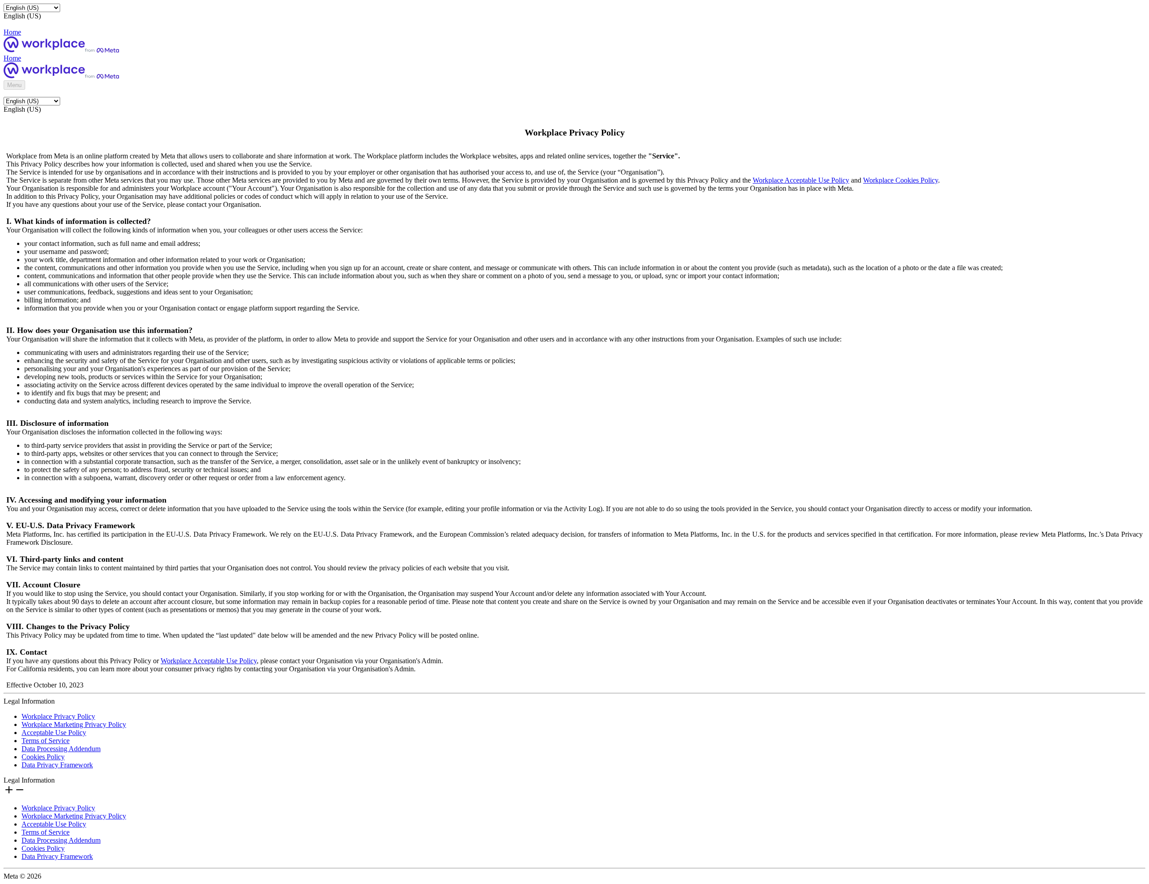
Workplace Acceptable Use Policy (801, 180)
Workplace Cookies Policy (900, 180)
